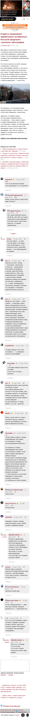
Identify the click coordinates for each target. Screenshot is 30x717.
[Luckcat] (2, 567)
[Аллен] (3, 239)
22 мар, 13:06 (14, 618)
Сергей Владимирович (15, 195)
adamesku (8, 517)
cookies (17, 715)
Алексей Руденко (13, 587)
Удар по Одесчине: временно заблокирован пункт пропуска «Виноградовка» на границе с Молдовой (9, 13)
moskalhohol (9, 345)
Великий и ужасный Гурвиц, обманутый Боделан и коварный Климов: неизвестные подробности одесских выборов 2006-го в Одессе (15, 165)
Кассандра (11, 363)
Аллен (9, 239)
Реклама (15, 31)
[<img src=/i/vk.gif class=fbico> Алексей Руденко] (2, 587)
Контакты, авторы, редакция (7, 712)
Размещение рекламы (17, 710)
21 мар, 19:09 (16, 261)
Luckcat (7, 567)
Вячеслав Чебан (12, 600)
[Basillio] (2, 413)
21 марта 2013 (5, 45)
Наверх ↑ (11, 675)
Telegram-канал (22, 712)
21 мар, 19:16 (16, 383)
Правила (3, 675)
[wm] (2, 261)
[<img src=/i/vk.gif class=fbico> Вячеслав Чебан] (2, 601)
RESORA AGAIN (14, 535)
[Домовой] (2, 180)
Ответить (8, 190)
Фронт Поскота (10, 503)
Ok (23, 715)
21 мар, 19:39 (23, 363)
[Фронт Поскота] (2, 503)
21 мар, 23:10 (16, 567)
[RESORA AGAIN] (4, 537)
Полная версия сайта (5, 710)
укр (24, 19)
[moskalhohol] (2, 346)
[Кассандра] (4, 363)
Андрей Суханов (14, 211)
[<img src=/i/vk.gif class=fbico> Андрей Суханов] (4, 211)
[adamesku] (2, 517)
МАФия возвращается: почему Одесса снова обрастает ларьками (14, 150)
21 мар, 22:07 (18, 517)
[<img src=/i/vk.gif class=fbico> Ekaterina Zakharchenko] (2, 490)
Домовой (8, 179)
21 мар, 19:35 (21, 433)
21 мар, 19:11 (20, 345)
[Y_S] (2, 618)
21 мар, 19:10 (16, 299)
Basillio (7, 413)
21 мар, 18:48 (20, 179)
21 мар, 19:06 (17, 239)
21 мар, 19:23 (19, 413)
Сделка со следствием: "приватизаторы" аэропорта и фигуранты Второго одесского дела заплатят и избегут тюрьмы (15, 155)
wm (6, 261)
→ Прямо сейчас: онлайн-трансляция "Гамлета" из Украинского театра (13, 696)
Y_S (6, 618)
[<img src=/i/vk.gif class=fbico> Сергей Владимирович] (2, 195)
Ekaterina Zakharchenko (15, 490)
